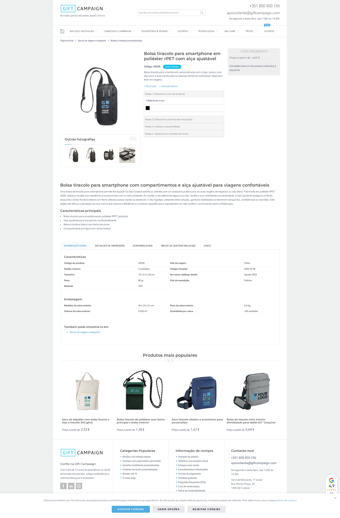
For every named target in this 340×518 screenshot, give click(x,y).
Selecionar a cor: (155, 100)
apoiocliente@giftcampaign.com (253, 13)
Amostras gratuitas (187, 478)
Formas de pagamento (189, 473)
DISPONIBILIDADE (143, 245)
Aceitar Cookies (131, 509)
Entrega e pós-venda (188, 465)
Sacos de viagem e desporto (92, 40)
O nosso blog (129, 478)
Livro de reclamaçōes (189, 486)
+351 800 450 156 (265, 6)
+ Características (168, 86)
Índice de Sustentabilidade (191, 490)
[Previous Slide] (131, 138)
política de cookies (286, 500)
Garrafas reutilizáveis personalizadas (141, 465)
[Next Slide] (134, 138)
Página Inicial (67, 40)
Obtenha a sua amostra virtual (193, 461)
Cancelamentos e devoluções (193, 469)
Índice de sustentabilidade (178, 245)
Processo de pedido (188, 456)
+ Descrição (150, 86)
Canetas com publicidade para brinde (142, 461)
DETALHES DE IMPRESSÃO (110, 245)
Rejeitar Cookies (206, 509)
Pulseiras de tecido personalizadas (140, 469)
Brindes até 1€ (130, 473)
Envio (207, 245)
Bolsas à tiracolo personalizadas (126, 40)
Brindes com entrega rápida (137, 456)
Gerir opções (168, 509)
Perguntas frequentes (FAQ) (192, 482)
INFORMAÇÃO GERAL (75, 245)
